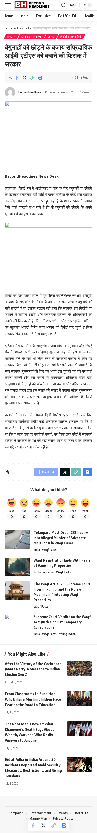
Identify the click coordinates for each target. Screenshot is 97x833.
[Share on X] (24, 78)
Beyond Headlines (29, 92)
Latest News (31, 36)
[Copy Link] (32, 78)
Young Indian (67, 634)
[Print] (40, 78)
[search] (63, 5)
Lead (51, 36)
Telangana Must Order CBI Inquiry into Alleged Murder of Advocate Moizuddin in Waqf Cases (61, 537)
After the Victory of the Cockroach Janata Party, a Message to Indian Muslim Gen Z (33, 669)
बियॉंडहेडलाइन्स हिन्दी (71, 36)
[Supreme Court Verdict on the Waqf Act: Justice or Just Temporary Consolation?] (17, 623)
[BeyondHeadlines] (33, 5)
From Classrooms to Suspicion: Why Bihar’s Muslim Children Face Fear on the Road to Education (33, 699)
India (11, 36)
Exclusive (39, 572)
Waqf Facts (49, 550)
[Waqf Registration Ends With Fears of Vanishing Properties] (17, 567)
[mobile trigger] (9, 5)
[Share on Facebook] (16, 78)
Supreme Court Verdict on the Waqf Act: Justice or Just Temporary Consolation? (62, 622)
